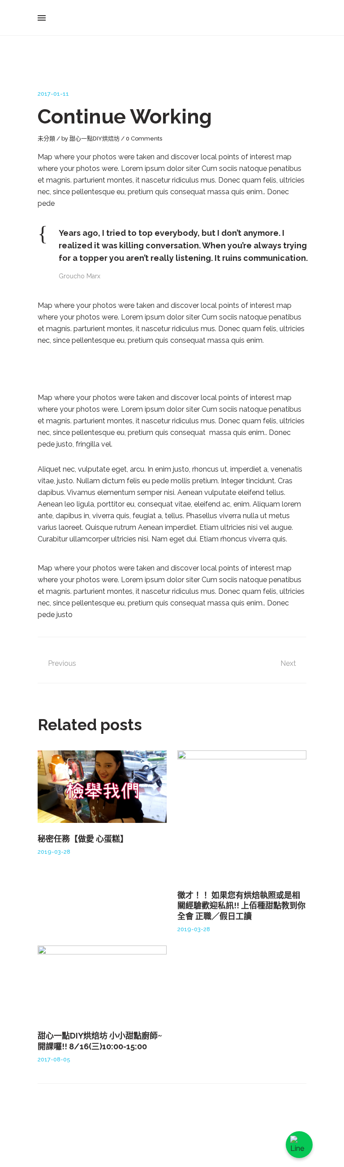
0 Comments (144, 138)
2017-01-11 (53, 93)
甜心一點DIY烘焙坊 (94, 138)
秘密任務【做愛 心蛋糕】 (83, 838)
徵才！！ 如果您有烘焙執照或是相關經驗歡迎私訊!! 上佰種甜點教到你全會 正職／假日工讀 (241, 905)
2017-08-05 (54, 1059)
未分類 (46, 138)
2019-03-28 (54, 851)
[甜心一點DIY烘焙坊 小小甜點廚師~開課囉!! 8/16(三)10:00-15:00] (102, 983)
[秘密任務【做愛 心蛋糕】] (102, 786)
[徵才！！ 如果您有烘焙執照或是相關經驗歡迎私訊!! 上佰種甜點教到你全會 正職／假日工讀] (241, 814)
